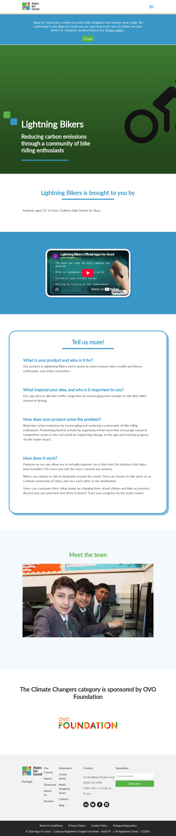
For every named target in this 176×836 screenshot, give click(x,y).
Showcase (45, 784)
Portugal (27, 781)
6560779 (106, 831)
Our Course (45, 770)
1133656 (145, 831)
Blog (61, 805)
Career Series (62, 776)
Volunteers (62, 768)
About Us (45, 793)
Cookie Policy (99, 825)
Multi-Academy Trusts (62, 789)
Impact (45, 778)
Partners (45, 801)
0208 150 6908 (92, 782)
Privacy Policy (76, 825)
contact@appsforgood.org (98, 777)
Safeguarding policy (125, 825)
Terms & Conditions (51, 825)
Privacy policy (114, 30)
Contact (62, 799)
